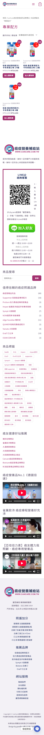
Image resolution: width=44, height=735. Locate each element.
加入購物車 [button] (8, 75)
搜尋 (37, 278)
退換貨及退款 (22, 695)
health (7, 352)
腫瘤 (6, 407)
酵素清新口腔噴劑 (10, 412)
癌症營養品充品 (9, 293)
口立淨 (30, 382)
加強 (31, 377)
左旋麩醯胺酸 (9, 390)
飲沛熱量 (18, 420)
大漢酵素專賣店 (9, 446)
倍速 (30, 365)
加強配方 (7, 382)
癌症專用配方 (16, 394)
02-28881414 (15, 260)
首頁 (4, 18)
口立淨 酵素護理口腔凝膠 (22, 640)
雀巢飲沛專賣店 (9, 443)
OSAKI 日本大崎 (9, 337)
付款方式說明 (22, 691)
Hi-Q (14, 352)
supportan (28, 356)
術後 (13, 407)
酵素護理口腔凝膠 (27, 412)
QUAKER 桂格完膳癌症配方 (14, 324)
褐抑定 (21, 407)
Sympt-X (7, 360)
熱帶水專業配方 (30, 390)
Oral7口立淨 (17, 356)
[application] (22, 493)
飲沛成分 (7, 420)
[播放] (6, 501)
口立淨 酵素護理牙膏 (22, 636)
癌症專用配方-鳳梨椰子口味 (14, 403)
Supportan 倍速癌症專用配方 (15, 297)
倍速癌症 (34, 369)
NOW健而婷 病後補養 (11, 315)
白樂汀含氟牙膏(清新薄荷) (22, 630)
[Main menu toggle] (33, 4)
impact (23, 352)
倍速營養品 (23, 369)
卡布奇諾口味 (19, 382)
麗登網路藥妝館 (22, 698)
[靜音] (34, 501)
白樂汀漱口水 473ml (22, 633)
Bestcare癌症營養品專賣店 (14, 462)
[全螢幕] (38, 501)
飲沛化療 (36, 416)
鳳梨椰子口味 (9, 424)
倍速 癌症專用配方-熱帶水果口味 (15, 377)
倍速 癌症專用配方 (27, 373)
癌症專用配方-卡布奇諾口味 (14, 399)
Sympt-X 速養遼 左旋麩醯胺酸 (14, 365)
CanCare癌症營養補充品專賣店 (18, 18)
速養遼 (30, 407)
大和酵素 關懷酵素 (21, 386)
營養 (6, 394)
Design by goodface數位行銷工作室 (22, 726)
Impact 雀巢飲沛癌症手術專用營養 (17, 306)
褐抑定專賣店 (8, 439)
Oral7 (6, 356)
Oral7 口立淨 (8, 333)
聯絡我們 (22, 682)
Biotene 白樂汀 (22, 665)
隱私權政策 (22, 688)
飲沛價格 (25, 416)
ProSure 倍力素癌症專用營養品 (15, 302)
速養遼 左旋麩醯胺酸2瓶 (22, 626)
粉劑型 (29, 403)
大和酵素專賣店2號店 (11, 454)
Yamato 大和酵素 (10, 329)
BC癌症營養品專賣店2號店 (13, 466)
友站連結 (22, 685)
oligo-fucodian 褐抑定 (12, 320)
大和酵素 (7, 386)
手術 (19, 390)
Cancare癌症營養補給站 (12, 458)
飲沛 (16, 416)
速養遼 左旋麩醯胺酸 (22, 623)
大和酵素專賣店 (9, 450)
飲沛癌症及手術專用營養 (22, 659)
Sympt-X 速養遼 (9, 311)
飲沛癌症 (28, 420)
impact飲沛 (33, 352)
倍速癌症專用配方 (10, 373)
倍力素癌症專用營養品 (22, 656)
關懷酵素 (7, 416)
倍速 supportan (10, 369)
